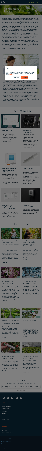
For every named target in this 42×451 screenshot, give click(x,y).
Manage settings (16, 77)
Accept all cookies (25, 77)
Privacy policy (11, 74)
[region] (21, 73)
